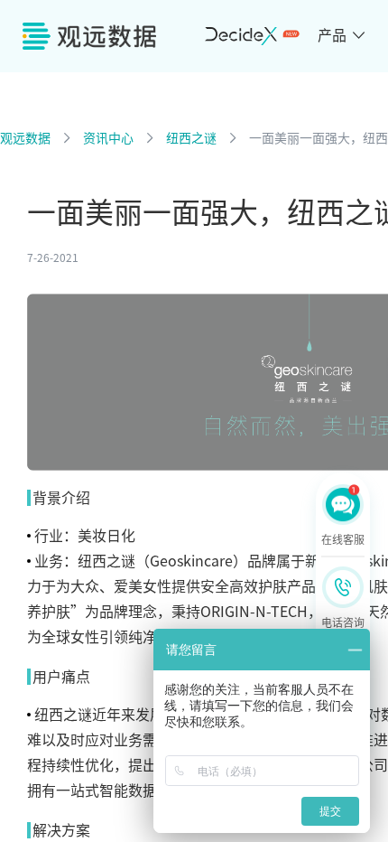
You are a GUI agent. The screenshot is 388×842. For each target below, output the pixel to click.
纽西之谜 (191, 138)
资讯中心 (108, 138)
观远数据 (25, 138)
